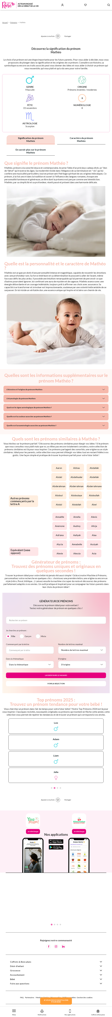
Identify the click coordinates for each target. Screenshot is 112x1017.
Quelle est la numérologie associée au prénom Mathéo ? (31, 425)
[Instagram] (56, 946)
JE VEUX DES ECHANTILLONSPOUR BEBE (56, 1001)
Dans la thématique (15, 658)
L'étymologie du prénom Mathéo (21, 398)
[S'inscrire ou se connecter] (62, 5)
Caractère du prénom (81, 139)
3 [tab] (57, 788)
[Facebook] (49, 946)
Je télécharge (33, 831)
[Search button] (108, 5)
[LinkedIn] (63, 946)
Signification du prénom (30, 139)
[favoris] (58, 36)
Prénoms (13, 22)
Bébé (12, 979)
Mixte (43, 636)
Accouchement (17, 975)
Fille (13, 636)
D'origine (62, 658)
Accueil (5, 22)
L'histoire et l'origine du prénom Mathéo (24, 389)
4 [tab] (60, 788)
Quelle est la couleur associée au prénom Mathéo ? (29, 416)
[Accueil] (20, 5)
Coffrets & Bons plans (20, 962)
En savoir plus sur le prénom (31, 151)
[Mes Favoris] (85, 5)
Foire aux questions (19, 983)
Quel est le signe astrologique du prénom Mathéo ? (29, 407)
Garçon (28, 636)
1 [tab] (51, 788)
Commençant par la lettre (17, 644)
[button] (14, 1012)
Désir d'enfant (17, 966)
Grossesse (15, 970)
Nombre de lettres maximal (70, 644)
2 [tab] (54, 788)
